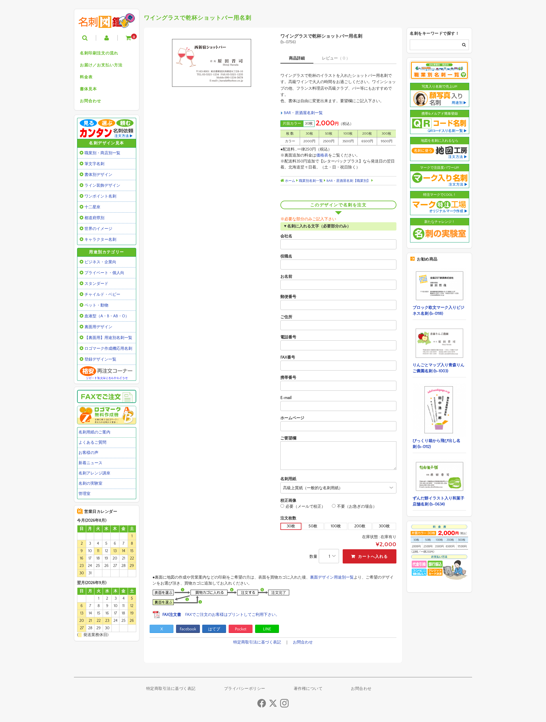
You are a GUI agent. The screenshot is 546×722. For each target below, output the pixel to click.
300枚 (384, 526)
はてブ (214, 629)
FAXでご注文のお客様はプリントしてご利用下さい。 (221, 614)
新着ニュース (90, 463)
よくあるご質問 (92, 442)
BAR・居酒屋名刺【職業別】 (348, 181)
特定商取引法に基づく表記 (257, 642)
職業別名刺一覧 (311, 181)
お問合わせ (90, 101)
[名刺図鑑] (106, 23)
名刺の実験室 (90, 483)
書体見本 (88, 89)
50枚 (313, 526)
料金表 (86, 77)
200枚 (359, 526)
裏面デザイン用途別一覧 (332, 577)
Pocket (240, 629)
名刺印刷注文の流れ (99, 53)
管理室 (84, 493)
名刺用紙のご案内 (94, 432)
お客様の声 (88, 453)
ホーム (289, 181)
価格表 (322, 155)
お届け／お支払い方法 (101, 65)
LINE (267, 629)
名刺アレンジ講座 (94, 473)
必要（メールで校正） (305, 506)
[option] (211, 62)
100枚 (336, 526)
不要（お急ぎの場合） (357, 506)
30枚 (291, 526)
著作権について (308, 688)
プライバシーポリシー (244, 688)
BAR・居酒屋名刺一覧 (303, 113)
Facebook (188, 629)
